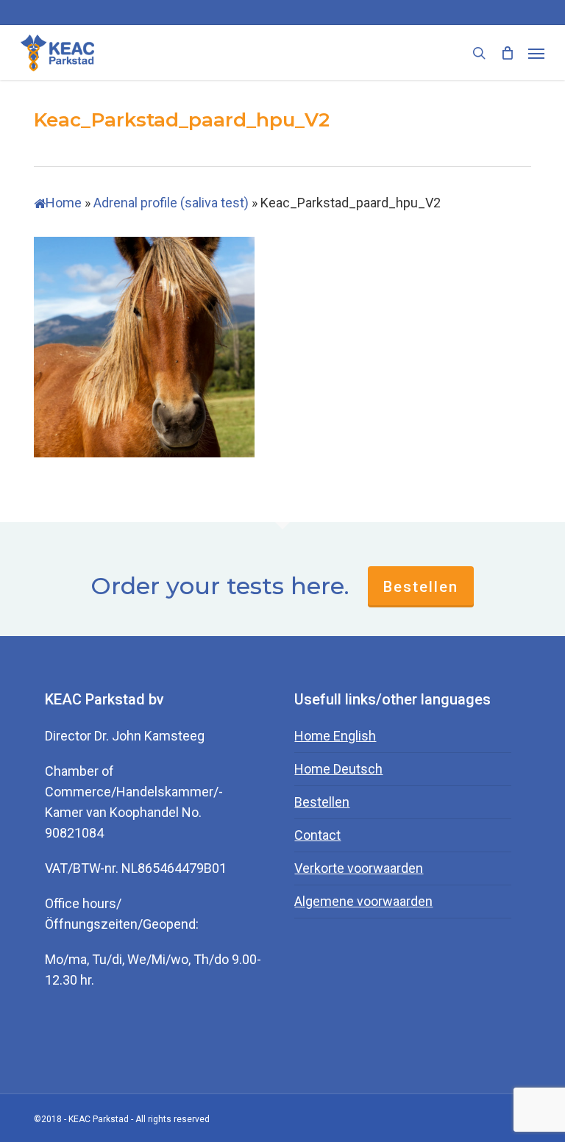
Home (64, 202)
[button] (536, 53)
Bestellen (420, 587)
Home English (335, 735)
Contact (317, 835)
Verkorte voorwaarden (358, 868)
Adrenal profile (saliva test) (171, 202)
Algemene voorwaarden (363, 901)
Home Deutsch (338, 769)
